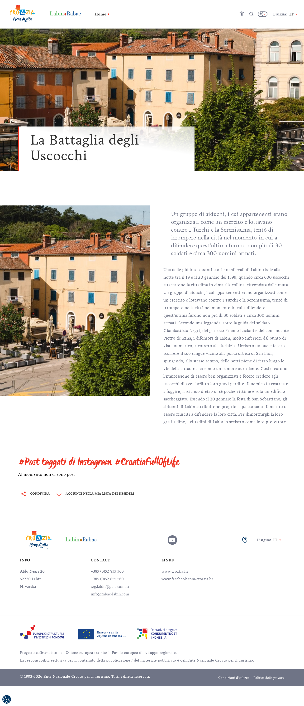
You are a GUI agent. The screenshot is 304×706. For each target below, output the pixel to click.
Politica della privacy (268, 678)
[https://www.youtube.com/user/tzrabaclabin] (172, 540)
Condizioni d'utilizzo (234, 678)
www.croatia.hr (175, 571)
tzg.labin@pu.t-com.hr (110, 586)
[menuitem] (42, 632)
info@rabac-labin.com (110, 594)
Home (100, 14)
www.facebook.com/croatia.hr (187, 579)
